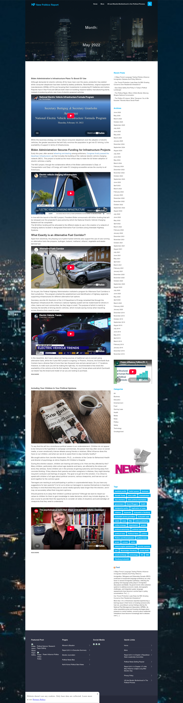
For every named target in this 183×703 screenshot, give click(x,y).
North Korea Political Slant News (73, 664)
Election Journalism (68, 655)
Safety (116, 425)
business (145, 491)
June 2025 (117, 131)
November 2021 (119, 239)
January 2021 (118, 271)
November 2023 (119, 173)
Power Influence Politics (51, 654)
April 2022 (117, 224)
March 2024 (118, 163)
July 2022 (117, 214)
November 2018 (119, 354)
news (124, 521)
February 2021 (119, 268)
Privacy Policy (128, 675)
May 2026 (117, 115)
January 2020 (118, 309)
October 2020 (118, 281)
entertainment (144, 495)
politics (144, 534)
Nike (130, 521)
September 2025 (119, 125)
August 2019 (118, 325)
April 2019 (117, 338)
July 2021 (117, 252)
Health (116, 412)
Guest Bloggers (132, 504)
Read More (35, 374)
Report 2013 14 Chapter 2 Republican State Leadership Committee (137, 656)
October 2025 (118, 122)
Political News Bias (68, 660)
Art (115, 393)
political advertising (122, 529)
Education (117, 400)
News (115, 419)
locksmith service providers (125, 517)
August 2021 (118, 249)
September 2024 (119, 147)
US (142, 555)
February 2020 (119, 306)
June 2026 (117, 112)
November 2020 (119, 278)
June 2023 (117, 182)
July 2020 (117, 290)
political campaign (139, 529)
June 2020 (117, 293)
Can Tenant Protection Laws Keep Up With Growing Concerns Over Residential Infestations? (131, 83)
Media (116, 415)
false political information (137, 500)
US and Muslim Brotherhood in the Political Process (126, 4)
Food (115, 406)
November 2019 (119, 316)
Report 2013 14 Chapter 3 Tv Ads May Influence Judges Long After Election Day (135, 668)
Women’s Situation (68, 645)
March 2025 (118, 138)
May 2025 (117, 135)
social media (144, 550)
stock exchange (121, 555)
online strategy (120, 525)
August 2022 (118, 211)
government (119, 504)
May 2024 (117, 160)
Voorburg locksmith (122, 559)
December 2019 (119, 313)
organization (133, 525)
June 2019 (117, 332)
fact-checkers (120, 500)
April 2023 (117, 185)
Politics (116, 422)
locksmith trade (143, 517)
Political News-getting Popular (134, 662)
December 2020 (119, 274)
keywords (127, 512)
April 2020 (117, 300)
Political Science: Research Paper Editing (46, 647)
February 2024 (119, 166)
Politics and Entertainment (124, 538)
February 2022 (119, 230)
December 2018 (119, 351)
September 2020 (119, 284)
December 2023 (119, 169)
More (102, 4)
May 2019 (117, 335)
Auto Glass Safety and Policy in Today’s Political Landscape (130, 89)
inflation (118, 512)
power (117, 542)
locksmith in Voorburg (142, 512)
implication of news (138, 508)
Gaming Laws (118, 409)
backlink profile (120, 491)
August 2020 (118, 287)
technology (134, 555)
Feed (118, 567)
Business (117, 396)
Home (95, 4)
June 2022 (117, 217)
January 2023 (118, 195)
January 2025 (118, 141)
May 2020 (117, 297)
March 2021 (118, 265)
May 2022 (117, 220)
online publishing (141, 521)
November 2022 (119, 201)
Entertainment (118, 403)
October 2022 (118, 204)
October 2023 (118, 176)
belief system (134, 491)
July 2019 (117, 328)
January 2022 (118, 233)
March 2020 (118, 303)
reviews (125, 542)
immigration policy (121, 508)
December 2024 (119, 144)
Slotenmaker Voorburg (129, 550)
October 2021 (118, 243)
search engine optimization (125, 546)
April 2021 (117, 262)
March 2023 (118, 189)
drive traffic (132, 495)
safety (133, 542)
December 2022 (119, 198)
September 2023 (119, 179)
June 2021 (117, 255)
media (117, 521)
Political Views (133, 534)
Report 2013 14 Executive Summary (74, 650)
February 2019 (119, 344)
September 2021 (119, 246)
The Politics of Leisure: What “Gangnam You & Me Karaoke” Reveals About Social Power (131, 99)
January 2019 (118, 347)
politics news (142, 538)
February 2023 (119, 192)
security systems (144, 546)
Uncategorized (118, 431)
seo (116, 550)
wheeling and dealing (62, 153)
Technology (117, 428)
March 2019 (118, 341)
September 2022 (119, 208)
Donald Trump (120, 495)
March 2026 (118, 119)
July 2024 (117, 154)
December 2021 (119, 236)
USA (147, 555)
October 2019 (118, 319)
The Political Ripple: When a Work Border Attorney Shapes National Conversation (131, 94)
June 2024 (117, 157)
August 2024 (118, 150)
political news (120, 534)
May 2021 (117, 258)
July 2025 (117, 128)
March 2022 (118, 227)
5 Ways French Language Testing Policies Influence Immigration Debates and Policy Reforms (131, 78)
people (143, 525)
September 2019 (119, 322)
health (143, 504)
